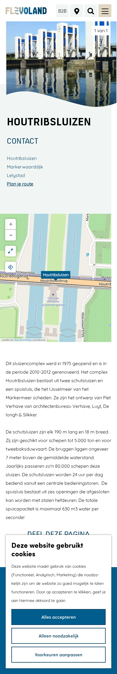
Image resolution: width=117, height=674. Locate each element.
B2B (62, 11)
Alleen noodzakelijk (59, 636)
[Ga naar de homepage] (26, 10)
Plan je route (20, 184)
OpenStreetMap (23, 339)
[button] (55, 277)
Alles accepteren (58, 617)
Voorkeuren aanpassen (58, 654)
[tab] (100, 30)
